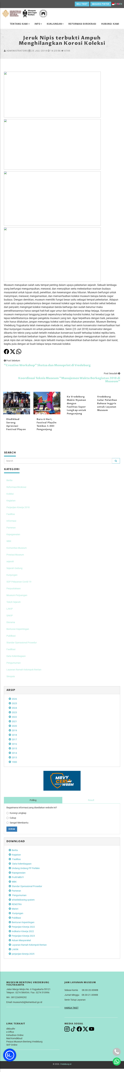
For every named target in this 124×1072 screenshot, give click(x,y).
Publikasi (11, 636)
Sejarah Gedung (14, 568)
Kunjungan (54, 24)
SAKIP (9, 615)
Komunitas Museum (16, 548)
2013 (14, 757)
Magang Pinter (100, 4)
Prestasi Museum (15, 554)
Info (37, 24)
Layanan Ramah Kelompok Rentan (23, 669)
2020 (14, 726)
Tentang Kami (19, 24)
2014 (14, 753)
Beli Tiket (82, 4)
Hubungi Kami (110, 24)
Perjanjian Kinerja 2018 (18, 507)
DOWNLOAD (15, 841)
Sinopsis (10, 676)
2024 (14, 708)
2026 (14, 699)
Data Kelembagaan (16, 656)
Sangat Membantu (19, 822)
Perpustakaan (13, 588)
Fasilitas (10, 514)
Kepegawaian (13, 534)
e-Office (10, 1032)
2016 (14, 744)
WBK (8, 541)
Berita (9, 480)
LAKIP (9, 608)
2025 (14, 703)
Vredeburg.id (65, 1064)
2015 (14, 748)
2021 (14, 721)
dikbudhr (10, 1028)
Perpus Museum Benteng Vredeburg (24, 1041)
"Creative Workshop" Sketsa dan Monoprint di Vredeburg (47, 365)
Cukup (13, 818)
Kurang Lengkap (18, 813)
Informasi (11, 521)
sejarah (10, 561)
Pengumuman (13, 663)
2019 (14, 730)
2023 (14, 712)
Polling (33, 800)
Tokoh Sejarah (13, 602)
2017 (14, 739)
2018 (14, 735)
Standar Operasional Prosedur (21, 642)
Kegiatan (11, 500)
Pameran (11, 527)
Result (91, 800)
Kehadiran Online (14, 1035)
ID (115, 4)
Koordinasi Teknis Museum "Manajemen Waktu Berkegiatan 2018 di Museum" (69, 379)
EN (120, 4)
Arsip (10, 690)
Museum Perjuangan (16, 595)
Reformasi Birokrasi (82, 24)
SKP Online (11, 1045)
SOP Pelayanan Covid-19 (18, 581)
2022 (14, 717)
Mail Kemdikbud (14, 1038)
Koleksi (10, 494)
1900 (14, 762)
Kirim (12, 829)
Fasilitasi (10, 649)
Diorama (10, 622)
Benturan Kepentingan (17, 629)
